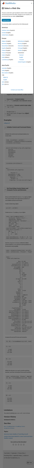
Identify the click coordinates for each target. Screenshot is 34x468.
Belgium (4, 41)
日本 (3, 82)
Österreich (20, 45)
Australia (4, 68)
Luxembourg (5, 59)
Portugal (20, 48)
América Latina (6, 30)
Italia (3, 57)
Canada (4, 32)
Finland (4, 50)
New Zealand (5, 72)
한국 (3, 84)
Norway (20, 43)
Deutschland (5, 45)
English (21, 57)
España (4, 48)
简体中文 (5, 77)
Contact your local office (17, 89)
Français (21, 59)
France (3, 52)
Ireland (3, 55)
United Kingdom (22, 62)
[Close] (31, 3)
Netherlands (21, 41)
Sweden (20, 50)
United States (5, 35)
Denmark (4, 43)
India (3, 70)
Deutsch (21, 55)
